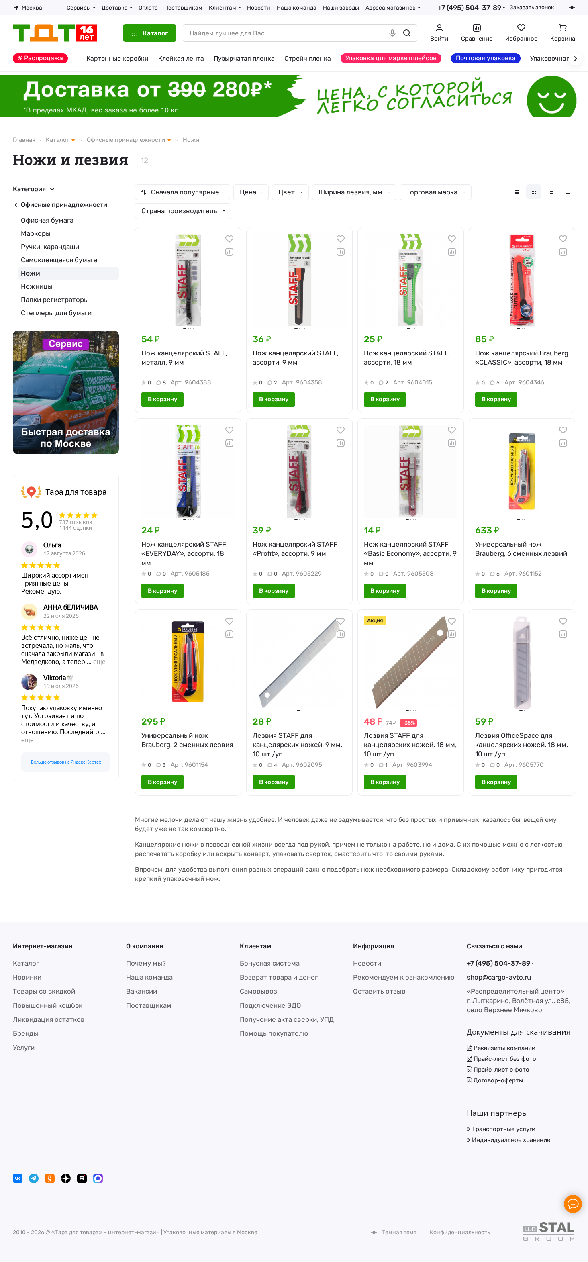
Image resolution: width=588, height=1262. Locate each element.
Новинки (27, 977)
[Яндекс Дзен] (66, 1178)
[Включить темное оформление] (572, 7)
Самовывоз (258, 991)
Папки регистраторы (55, 300)
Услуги (24, 1047)
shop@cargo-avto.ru (499, 977)
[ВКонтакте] (17, 1178)
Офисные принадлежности (64, 204)
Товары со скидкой (44, 991)
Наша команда (149, 977)
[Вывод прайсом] (567, 191)
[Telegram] (34, 1178)
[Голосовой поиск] (392, 33)
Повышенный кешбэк (47, 1005)
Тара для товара (76, 492)
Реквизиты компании (503, 1048)
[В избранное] (229, 239)
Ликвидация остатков (49, 1019)
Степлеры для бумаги (56, 313)
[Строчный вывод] (550, 191)
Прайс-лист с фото (500, 1069)
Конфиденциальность (460, 1232)
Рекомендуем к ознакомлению (404, 977)
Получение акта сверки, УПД (287, 1019)
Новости (367, 963)
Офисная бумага (47, 220)
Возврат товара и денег (279, 977)
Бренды (25, 1033)
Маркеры (36, 233)
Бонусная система (270, 963)
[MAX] (98, 1178)
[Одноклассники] (50, 1178)
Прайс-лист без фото (504, 1058)
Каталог (26, 963)
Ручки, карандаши (50, 247)
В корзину (162, 399)
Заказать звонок (532, 7)
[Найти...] (406, 33)
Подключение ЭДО (270, 1005)
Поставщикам (149, 1005)
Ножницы (37, 286)
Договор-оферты (497, 1080)
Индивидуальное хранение (510, 1140)
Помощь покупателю (274, 1033)
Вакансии (141, 991)
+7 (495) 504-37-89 (469, 8)
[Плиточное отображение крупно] (517, 191)
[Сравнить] (229, 252)
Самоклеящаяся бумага (59, 260)
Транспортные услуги (502, 1129)
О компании (144, 946)
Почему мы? (146, 963)
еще (99, 662)
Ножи (30, 273)
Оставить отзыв (379, 991)
